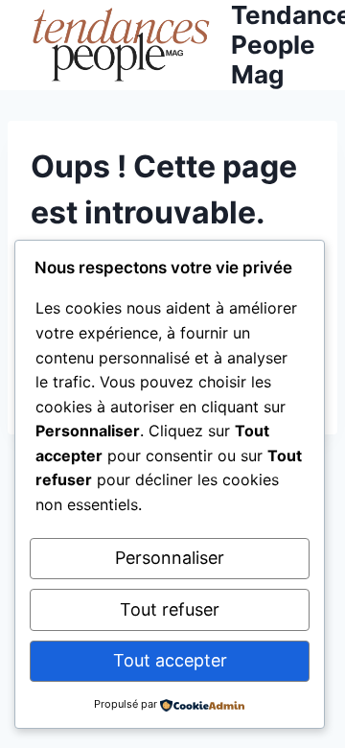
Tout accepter (170, 660)
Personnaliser (169, 558)
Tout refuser (169, 609)
